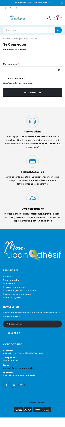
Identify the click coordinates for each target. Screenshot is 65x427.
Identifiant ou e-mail (20, 49)
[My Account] (48, 18)
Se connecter (32, 92)
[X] (11, 8)
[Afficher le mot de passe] (59, 70)
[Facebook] (5, 8)
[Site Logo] (18, 18)
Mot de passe (17, 64)
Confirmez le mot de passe (17, 83)
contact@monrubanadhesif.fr (18, 367)
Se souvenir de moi (16, 78)
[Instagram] (16, 8)
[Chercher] (58, 30)
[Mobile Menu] (5, 18)
